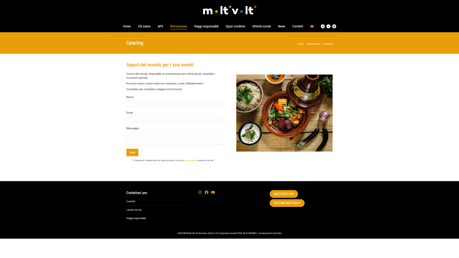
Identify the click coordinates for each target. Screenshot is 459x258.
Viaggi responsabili (136, 218)
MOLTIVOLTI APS (284, 194)
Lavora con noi (134, 209)
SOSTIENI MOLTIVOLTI (287, 203)
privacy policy (190, 160)
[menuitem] (312, 26)
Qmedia (277, 233)
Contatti (130, 201)
